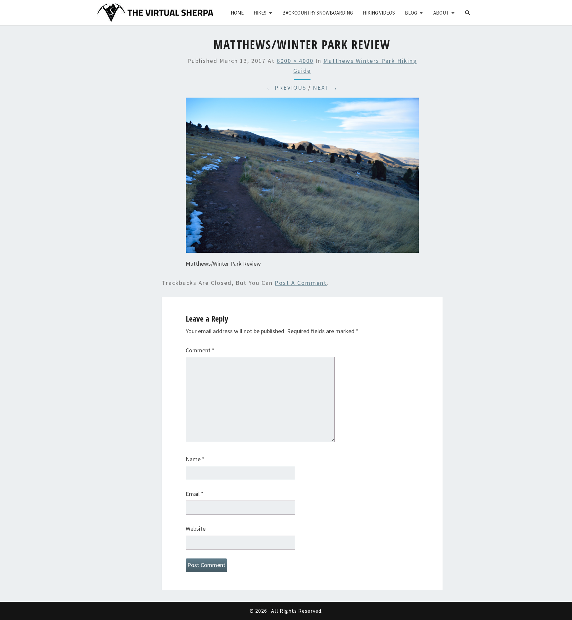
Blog (411, 13)
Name (195, 459)
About (441, 13)
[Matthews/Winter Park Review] (302, 177)
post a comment (301, 283)
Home (237, 13)
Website (196, 528)
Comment (200, 350)
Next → (325, 87)
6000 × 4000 (295, 61)
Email (195, 494)
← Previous (286, 87)
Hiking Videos (379, 13)
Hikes (260, 13)
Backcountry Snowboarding (317, 13)
